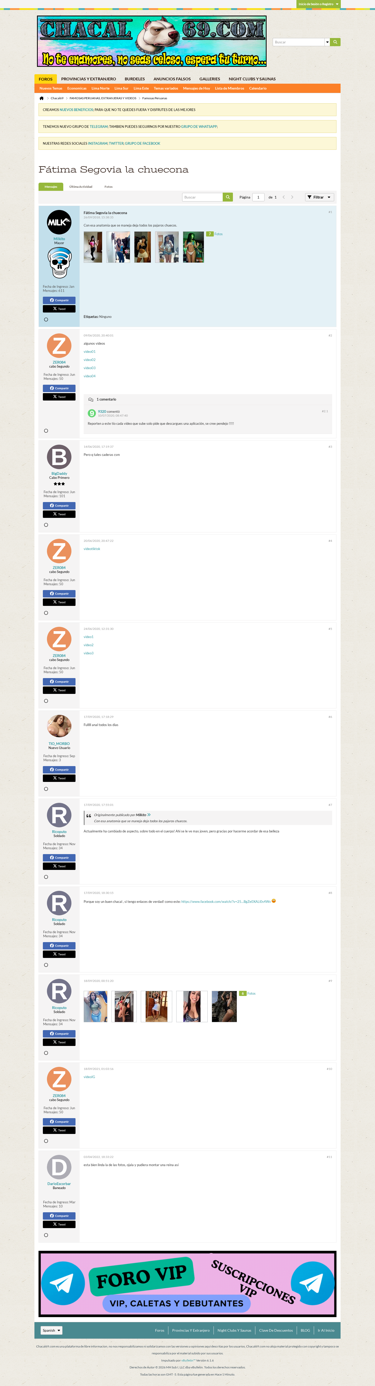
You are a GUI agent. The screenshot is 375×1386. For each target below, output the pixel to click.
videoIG (89, 1077)
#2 (330, 335)
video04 (90, 376)
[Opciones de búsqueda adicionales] (327, 42)
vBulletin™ (188, 1360)
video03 (90, 368)
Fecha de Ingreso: (55, 286)
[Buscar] (335, 42)
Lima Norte (100, 88)
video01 (90, 351)
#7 (330, 805)
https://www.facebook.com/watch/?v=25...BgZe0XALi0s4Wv (226, 902)
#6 (330, 717)
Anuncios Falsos (172, 78)
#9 (330, 981)
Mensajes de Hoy (196, 88)
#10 (329, 1069)
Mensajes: (50, 291)
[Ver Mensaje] (149, 815)
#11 (329, 1157)
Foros (46, 79)
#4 (330, 541)
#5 (330, 629)
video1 (89, 637)
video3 (89, 653)
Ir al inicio (326, 1330)
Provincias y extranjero (88, 78)
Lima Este (141, 88)
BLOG (305, 1330)
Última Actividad (80, 187)
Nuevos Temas (51, 88)
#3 (330, 446)
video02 (90, 360)
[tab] (51, 187)
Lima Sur (122, 88)
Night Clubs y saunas (252, 78)
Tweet (62, 309)
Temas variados (166, 88)
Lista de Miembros (229, 88)
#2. (325, 411)
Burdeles (135, 78)
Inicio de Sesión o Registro (316, 4)
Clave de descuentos (276, 1330)
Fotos (108, 187)
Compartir (62, 300)
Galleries (209, 78)
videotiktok (92, 549)
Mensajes (51, 187)
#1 (330, 212)
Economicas (76, 88)
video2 (89, 645)
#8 (330, 893)
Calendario (258, 88)
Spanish (49, 1330)
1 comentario (106, 399)
